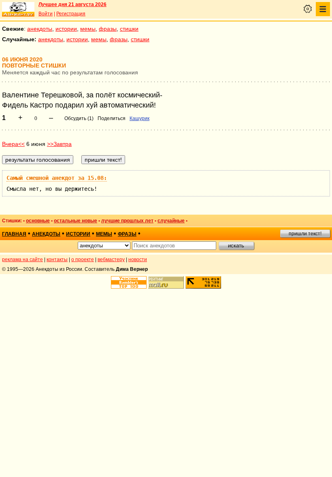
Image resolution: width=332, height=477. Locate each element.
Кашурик (139, 118)
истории (66, 28)
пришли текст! (305, 233)
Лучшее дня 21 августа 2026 (72, 4)
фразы (108, 28)
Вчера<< (13, 144)
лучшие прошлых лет (127, 221)
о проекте (82, 259)
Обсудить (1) (79, 118)
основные (38, 221)
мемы (88, 28)
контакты (57, 259)
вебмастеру (111, 259)
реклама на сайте (22, 259)
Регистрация (70, 14)
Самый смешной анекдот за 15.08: (56, 178)
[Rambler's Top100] (129, 282)
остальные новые (75, 221)
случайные (171, 221)
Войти (45, 14)
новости (137, 259)
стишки (129, 28)
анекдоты (39, 28)
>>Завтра (59, 144)
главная (14, 234)
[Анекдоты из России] (18, 9)
